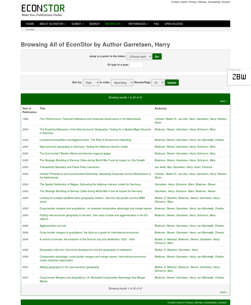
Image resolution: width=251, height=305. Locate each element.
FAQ (156, 24)
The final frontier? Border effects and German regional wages (75, 153)
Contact (175, 1)
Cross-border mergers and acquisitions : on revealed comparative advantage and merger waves (96, 208)
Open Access (173, 24)
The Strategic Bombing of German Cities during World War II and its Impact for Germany (91, 191)
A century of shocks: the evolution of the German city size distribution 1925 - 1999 (87, 239)
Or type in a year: (118, 64)
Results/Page (142, 82)
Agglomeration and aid (53, 225)
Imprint (184, 1)
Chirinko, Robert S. (166, 119)
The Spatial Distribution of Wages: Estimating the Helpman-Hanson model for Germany (90, 184)
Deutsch (226, 1)
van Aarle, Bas (163, 167)
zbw (239, 76)
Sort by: (77, 82)
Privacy (192, 1)
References (137, 24)
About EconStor (52, 24)
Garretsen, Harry (206, 119)
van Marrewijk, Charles (210, 140)
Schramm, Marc (206, 129)
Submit (76, 24)
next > (223, 101)
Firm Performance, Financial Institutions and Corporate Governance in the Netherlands (90, 119)
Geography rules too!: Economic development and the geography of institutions (86, 250)
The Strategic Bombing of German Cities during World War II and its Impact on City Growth (92, 160)
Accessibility (214, 1)
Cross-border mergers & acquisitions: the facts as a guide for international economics (89, 232)
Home (30, 24)
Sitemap (202, 1)
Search (94, 24)
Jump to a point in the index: (107, 56)
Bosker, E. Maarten (166, 198)
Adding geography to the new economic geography (69, 267)
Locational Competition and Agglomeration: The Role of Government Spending (85, 140)
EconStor (30, 29)
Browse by (113, 24)
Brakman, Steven (165, 129)
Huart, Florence (203, 167)
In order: (105, 82)
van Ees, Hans (186, 119)
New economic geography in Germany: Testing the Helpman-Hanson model (84, 146)
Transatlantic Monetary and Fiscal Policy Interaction (70, 167)
